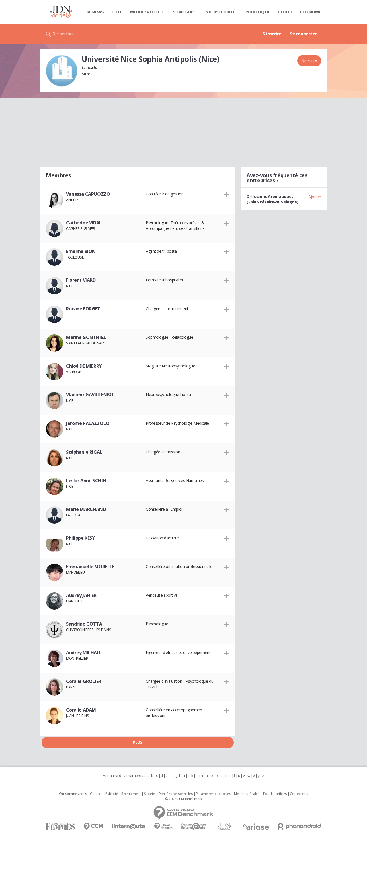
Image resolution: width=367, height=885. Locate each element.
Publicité (111, 794)
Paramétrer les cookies (213, 794)
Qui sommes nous (73, 794)
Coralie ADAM (81, 710)
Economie (311, 12)
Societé (149, 794)
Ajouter (314, 196)
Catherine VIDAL (84, 223)
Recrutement (130, 794)
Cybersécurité (219, 12)
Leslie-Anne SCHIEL (86, 480)
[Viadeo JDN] (224, 826)
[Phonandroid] (299, 826)
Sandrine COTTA (84, 624)
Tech (116, 12)
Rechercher (63, 33)
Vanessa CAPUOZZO (88, 194)
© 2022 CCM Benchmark (183, 799)
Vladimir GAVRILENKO (89, 394)
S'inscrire (272, 33)
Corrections (299, 794)
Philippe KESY (80, 538)
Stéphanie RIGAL (84, 452)
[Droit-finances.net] (163, 826)
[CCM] (93, 826)
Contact (96, 794)
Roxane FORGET (83, 309)
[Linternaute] (128, 826)
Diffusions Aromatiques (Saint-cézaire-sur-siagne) (272, 199)
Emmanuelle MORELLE (90, 566)
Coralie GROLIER (83, 681)
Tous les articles (275, 794)
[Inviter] (226, 194)
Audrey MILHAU (83, 652)
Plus (137, 742)
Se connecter (303, 33)
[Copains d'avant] (193, 826)
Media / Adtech (146, 12)
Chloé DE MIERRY (84, 366)
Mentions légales (246, 794)
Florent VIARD (81, 280)
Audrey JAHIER (81, 595)
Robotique (257, 12)
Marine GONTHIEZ (86, 337)
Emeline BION (81, 251)
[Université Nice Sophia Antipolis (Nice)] (61, 71)
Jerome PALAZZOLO (87, 423)
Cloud (285, 12)
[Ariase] (256, 826)
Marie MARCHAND (86, 509)
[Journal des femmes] (60, 826)
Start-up (183, 12)
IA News (95, 12)
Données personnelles (175, 794)
